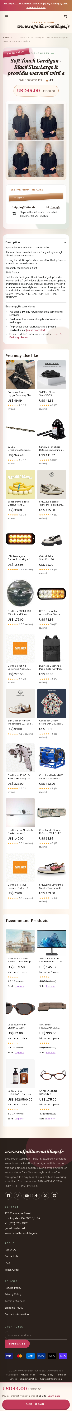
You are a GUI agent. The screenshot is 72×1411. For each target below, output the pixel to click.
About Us (10, 1249)
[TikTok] (36, 1195)
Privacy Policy (13, 1294)
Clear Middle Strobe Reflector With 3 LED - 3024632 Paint (51, 832)
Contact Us (11, 1256)
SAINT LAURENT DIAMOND (48, 1092)
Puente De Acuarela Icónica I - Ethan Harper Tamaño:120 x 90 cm (20, 960)
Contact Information (17, 1314)
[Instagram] (18, 1195)
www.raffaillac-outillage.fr (43, 25)
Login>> (19, 986)
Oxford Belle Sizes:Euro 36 (46, 558)
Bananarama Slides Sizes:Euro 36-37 (18, 503)
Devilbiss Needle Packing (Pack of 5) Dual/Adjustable (18, 886)
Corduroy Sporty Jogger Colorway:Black (20, 394)
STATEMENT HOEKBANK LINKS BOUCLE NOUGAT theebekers (49, 1026)
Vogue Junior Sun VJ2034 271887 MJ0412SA (17, 1026)
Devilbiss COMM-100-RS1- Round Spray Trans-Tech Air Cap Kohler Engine (20, 613)
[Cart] (65, 16)
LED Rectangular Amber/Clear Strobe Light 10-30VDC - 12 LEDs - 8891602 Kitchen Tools (50, 613)
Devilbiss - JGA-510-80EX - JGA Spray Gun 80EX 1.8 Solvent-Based (19, 777)
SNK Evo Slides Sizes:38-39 (47, 394)
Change (55, 207)
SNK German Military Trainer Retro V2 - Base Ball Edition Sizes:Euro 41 (20, 722)
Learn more (53, 1395)
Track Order (12, 1270)
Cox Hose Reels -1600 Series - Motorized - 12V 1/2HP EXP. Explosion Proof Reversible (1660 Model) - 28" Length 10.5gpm (51, 777)
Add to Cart (36, 1404)
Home (6, 37)
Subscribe (17, 1343)
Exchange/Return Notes (20, 306)
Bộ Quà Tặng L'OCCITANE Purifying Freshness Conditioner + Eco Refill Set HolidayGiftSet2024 (20, 1092)
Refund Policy (13, 1288)
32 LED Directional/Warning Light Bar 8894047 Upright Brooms (18, 448)
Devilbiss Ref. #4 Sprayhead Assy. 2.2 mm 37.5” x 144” (19, 667)
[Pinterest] (54, 1195)
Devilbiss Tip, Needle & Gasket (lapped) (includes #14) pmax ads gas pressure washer (20, 832)
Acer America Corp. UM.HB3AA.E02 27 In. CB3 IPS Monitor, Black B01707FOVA (51, 960)
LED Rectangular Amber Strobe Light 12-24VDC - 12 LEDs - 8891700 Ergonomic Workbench (20, 558)
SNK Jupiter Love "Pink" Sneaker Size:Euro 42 (51, 886)
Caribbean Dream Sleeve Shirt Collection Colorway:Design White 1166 (51, 722)
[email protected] (36, 330)
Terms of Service (15, 1301)
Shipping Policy (14, 1308)
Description (13, 242)
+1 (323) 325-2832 (16, 1223)
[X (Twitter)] (45, 1195)
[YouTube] (27, 1195)
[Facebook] (8, 1195)
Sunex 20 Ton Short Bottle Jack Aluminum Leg (51, 448)
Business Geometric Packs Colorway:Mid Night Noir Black (50, 667)
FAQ (7, 1263)
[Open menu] (6, 16)
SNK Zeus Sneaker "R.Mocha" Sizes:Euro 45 (50, 503)
